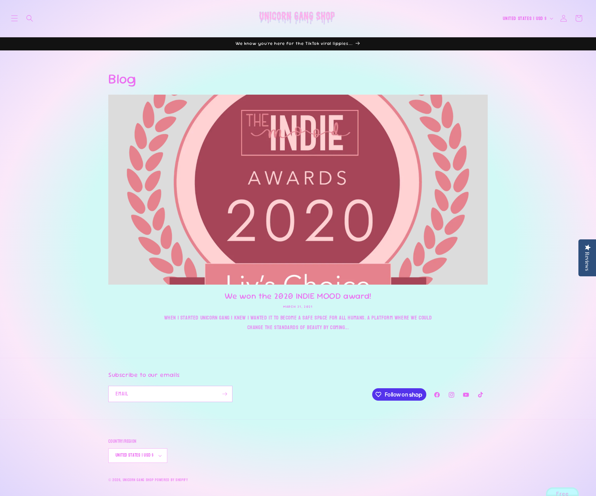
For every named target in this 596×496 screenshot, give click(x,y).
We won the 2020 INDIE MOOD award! (298, 295)
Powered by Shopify (171, 480)
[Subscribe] (224, 394)
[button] (14, 18)
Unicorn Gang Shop (138, 480)
